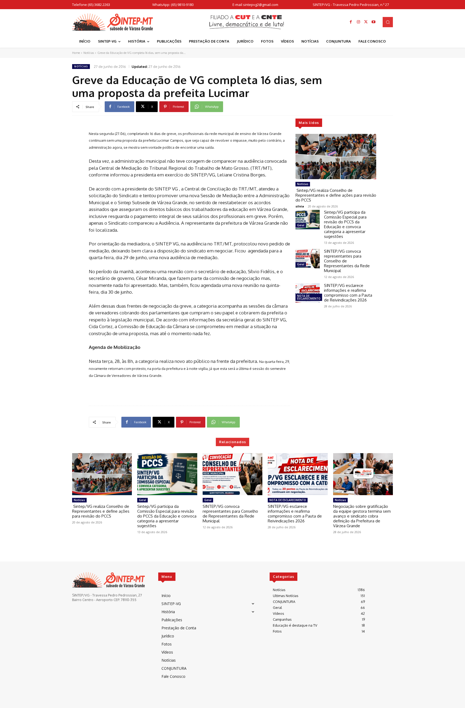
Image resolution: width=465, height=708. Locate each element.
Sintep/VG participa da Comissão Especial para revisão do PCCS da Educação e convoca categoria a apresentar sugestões (345, 224)
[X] (366, 22)
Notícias (88, 53)
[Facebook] (351, 22)
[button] (388, 22)
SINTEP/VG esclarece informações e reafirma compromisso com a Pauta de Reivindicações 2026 (348, 293)
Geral (300, 225)
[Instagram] (358, 22)
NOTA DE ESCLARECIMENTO (308, 297)
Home (76, 53)
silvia (299, 206)
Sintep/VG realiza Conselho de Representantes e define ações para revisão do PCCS (335, 195)
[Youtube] (373, 22)
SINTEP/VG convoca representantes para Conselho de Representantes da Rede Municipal (230, 513)
